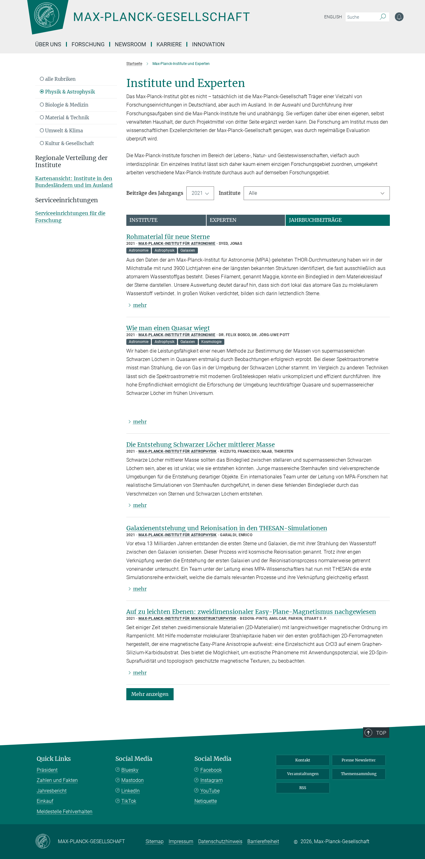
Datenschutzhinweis (220, 841)
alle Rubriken (60, 79)
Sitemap (155, 841)
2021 (197, 193)
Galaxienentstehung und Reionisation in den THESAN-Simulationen (226, 528)
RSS (302, 787)
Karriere (169, 44)
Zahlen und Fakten (57, 780)
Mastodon (132, 780)
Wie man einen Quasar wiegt (168, 328)
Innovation (208, 44)
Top (381, 733)
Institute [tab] (143, 220)
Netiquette (205, 801)
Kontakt (302, 760)
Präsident (47, 770)
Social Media (133, 758)
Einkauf (45, 801)
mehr (140, 305)
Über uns (48, 44)
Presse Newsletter (359, 760)
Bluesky (129, 770)
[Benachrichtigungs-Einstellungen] (399, 16)
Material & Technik (66, 118)
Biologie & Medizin (66, 105)
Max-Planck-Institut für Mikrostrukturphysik (187, 618)
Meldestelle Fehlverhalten (64, 812)
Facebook (211, 770)
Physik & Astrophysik (69, 92)
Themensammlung (358, 773)
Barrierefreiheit (263, 841)
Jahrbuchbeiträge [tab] (315, 220)
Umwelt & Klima (63, 131)
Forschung (88, 44)
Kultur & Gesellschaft (69, 143)
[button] (150, 694)
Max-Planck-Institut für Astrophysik (177, 451)
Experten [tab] (223, 220)
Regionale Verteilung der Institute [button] (71, 161)
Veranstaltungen (303, 773)
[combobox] (317, 193)
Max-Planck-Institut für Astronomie (176, 243)
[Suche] (382, 17)
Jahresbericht (52, 791)
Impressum (181, 841)
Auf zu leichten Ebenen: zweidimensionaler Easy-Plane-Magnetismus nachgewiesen (251, 611)
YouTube (210, 791)
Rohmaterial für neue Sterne (168, 236)
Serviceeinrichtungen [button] (66, 200)
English (333, 16)
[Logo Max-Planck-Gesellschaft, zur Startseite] (138, 21)
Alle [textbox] (253, 193)
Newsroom (130, 44)
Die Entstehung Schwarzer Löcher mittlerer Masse (200, 444)
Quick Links (54, 758)
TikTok (128, 801)
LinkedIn (130, 791)
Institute (230, 193)
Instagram (211, 780)
